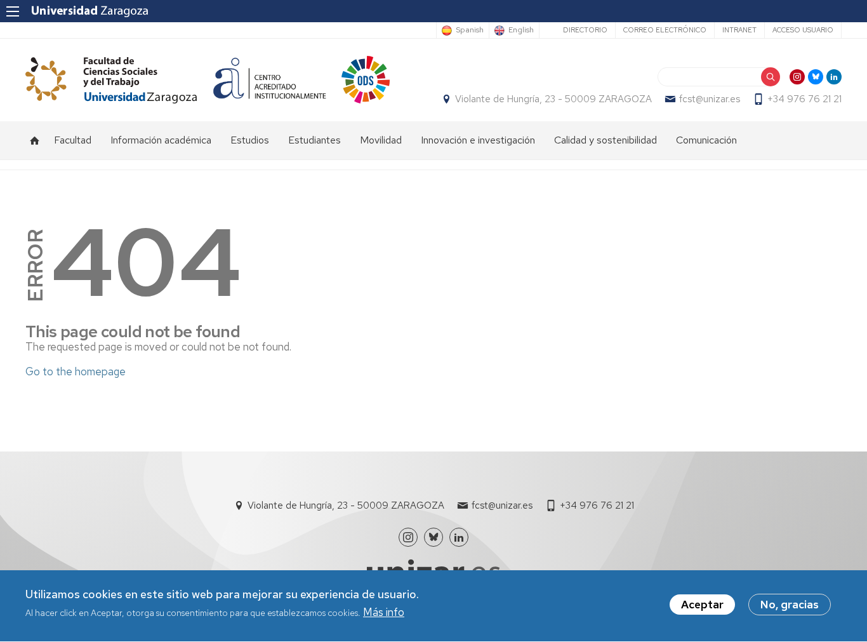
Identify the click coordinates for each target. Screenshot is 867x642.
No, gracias (789, 605)
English (521, 30)
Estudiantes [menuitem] (314, 140)
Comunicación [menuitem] (706, 140)
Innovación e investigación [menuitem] (478, 140)
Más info (383, 613)
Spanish (470, 30)
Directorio (585, 29)
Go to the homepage (75, 371)
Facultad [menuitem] (72, 140)
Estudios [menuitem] (249, 140)
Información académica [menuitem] (160, 140)
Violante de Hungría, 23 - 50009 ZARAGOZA (553, 99)
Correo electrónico (664, 29)
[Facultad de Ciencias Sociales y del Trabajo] (111, 80)
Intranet (739, 29)
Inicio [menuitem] (34, 140)
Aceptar (702, 605)
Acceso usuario (802, 29)
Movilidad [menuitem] (381, 140)
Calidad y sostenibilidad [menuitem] (605, 140)
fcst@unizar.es (709, 99)
